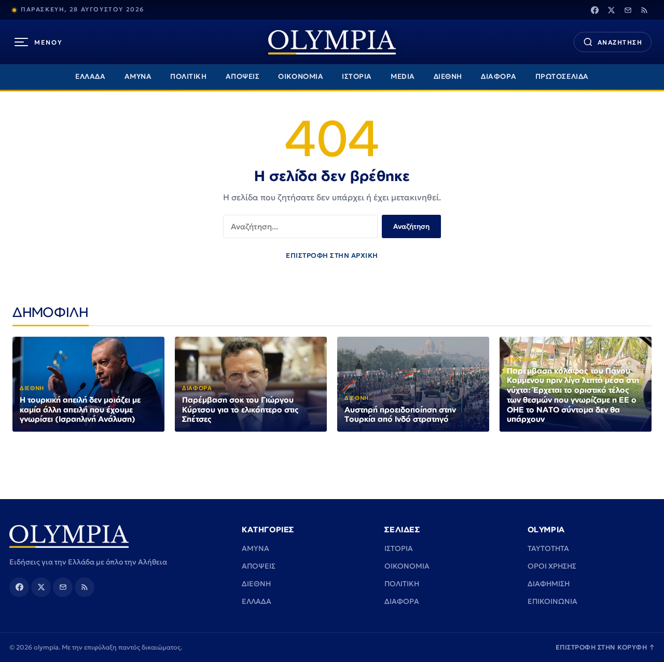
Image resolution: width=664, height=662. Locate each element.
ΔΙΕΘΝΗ (448, 76)
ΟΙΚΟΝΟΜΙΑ (300, 76)
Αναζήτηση (411, 226)
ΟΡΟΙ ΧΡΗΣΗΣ (552, 566)
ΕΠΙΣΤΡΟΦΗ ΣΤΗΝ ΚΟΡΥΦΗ (605, 647)
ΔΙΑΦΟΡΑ (499, 76)
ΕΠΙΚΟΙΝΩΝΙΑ (552, 601)
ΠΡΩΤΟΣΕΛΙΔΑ (562, 76)
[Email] (627, 10)
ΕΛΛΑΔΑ (90, 76)
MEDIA (403, 76)
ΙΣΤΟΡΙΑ (357, 76)
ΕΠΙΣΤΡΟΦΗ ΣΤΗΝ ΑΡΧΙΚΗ (332, 255)
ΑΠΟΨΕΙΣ (243, 76)
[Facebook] (594, 10)
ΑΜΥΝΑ (138, 76)
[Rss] (644, 10)
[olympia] (332, 42)
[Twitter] (611, 10)
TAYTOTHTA (548, 548)
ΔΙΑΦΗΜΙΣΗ (549, 583)
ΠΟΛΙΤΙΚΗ (188, 76)
